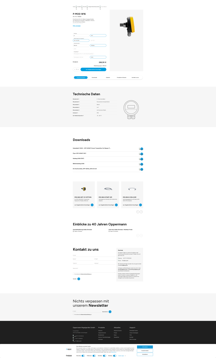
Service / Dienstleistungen (104, 337)
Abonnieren (105, 311)
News (115, 335)
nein (92, 35)
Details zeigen (121, 355)
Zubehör (108, 77)
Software (100, 339)
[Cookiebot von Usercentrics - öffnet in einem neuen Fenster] (69, 356)
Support (132, 327)
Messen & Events (118, 330)
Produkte (101, 327)
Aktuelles (117, 327)
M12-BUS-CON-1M (129, 197)
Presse (115, 332)
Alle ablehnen (145, 354)
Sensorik (100, 330)
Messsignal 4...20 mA (81, 57)
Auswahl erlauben (144, 350)
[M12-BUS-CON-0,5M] (108, 189)
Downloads (94, 77)
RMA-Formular (133, 339)
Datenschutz (113, 352)
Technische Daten (81, 77)
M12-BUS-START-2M (81, 197)
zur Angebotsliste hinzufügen (93, 69)
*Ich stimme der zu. (83, 274)
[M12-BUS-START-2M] (84, 189)
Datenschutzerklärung (86, 274)
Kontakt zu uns (135, 77)
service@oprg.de (123, 265)
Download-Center (134, 330)
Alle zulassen (145, 346)
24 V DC (98, 41)
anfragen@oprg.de (122, 269)
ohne (81, 49)
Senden (74, 278)
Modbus (92, 45)
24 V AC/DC (76, 40)
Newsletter (116, 337)
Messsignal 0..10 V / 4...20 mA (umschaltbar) (83, 54)
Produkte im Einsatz (121, 77)
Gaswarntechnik (102, 332)
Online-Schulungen (134, 332)
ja (74, 35)
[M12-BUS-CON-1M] (132, 189)
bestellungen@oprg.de (134, 269)
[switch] (94, 356)
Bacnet (75, 45)
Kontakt (131, 337)
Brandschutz (101, 335)
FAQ (131, 335)
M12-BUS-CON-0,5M (105, 197)
